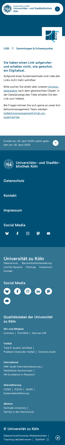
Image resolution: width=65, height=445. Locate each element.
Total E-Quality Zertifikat (18, 347)
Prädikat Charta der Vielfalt (19, 351)
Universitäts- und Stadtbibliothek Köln (32, 10)
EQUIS (18, 389)
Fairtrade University (15, 407)
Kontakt (10, 195)
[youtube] (48, 233)
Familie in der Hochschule (19, 411)
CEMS (7, 389)
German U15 (39, 333)
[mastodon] (38, 233)
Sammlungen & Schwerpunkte (34, 48)
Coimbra (9, 333)
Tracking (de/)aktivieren (17, 439)
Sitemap (31, 267)
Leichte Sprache (13, 267)
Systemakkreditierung (16, 393)
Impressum (13, 210)
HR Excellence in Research (19, 374)
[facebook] (17, 233)
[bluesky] (7, 233)
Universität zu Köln (27, 6)
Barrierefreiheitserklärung (36, 263)
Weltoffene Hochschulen (18, 370)
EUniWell (23, 333)
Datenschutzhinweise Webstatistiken (25, 435)
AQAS (29, 389)
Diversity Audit (47, 351)
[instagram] (27, 233)
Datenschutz (14, 181)
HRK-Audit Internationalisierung (22, 366)
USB (7, 48)
